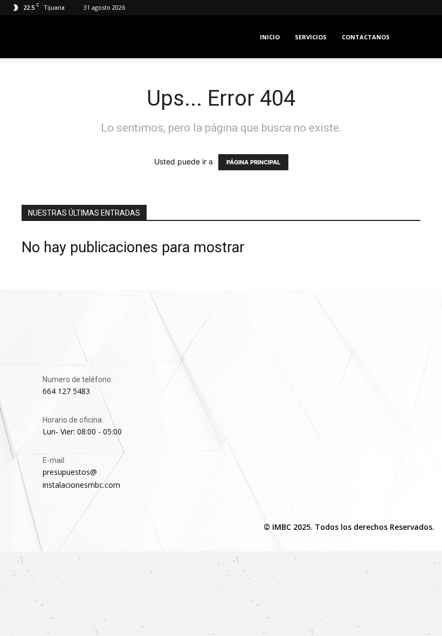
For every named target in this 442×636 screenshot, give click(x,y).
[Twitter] (67, 528)
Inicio (270, 37)
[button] (418, 37)
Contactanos (366, 37)
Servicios (311, 37)
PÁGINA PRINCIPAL (253, 162)
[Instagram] (42, 528)
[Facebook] (17, 528)
